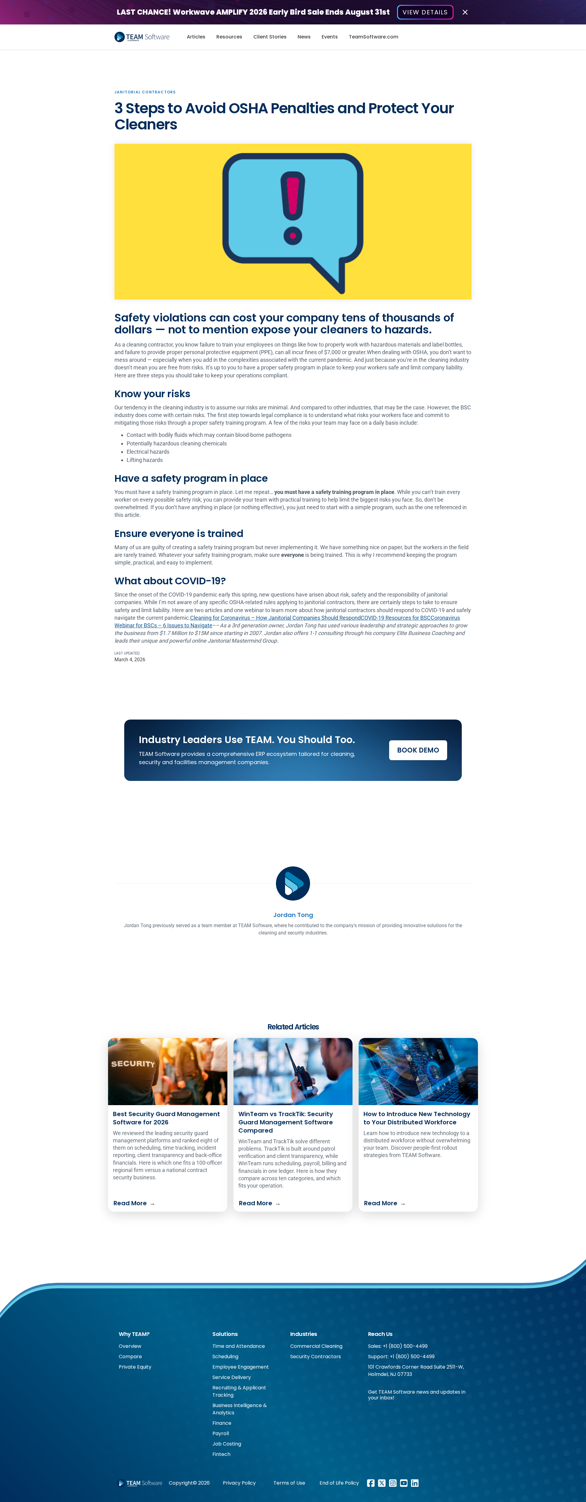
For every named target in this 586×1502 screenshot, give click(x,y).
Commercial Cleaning (316, 1346)
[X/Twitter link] (382, 1483)
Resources (229, 36)
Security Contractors (315, 1356)
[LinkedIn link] (415, 1483)
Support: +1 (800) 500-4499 (401, 1356)
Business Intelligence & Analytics (239, 1409)
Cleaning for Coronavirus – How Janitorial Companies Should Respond (275, 618)
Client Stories (270, 36)
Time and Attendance (238, 1346)
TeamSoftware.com (373, 36)
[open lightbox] (293, 221)
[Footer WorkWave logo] (139, 1483)
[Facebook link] (371, 1483)
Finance (221, 1423)
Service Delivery (231, 1377)
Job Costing (226, 1443)
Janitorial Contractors (145, 92)
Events (330, 36)
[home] (144, 37)
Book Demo (418, 750)
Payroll (220, 1433)
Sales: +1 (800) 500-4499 (398, 1346)
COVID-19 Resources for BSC (396, 618)
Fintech (221, 1454)
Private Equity (135, 1366)
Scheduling (225, 1356)
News (304, 36)
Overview (130, 1346)
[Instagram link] (393, 1483)
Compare (130, 1356)
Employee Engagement (240, 1366)
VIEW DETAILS (425, 12)
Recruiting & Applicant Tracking (239, 1391)
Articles (196, 36)
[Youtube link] (404, 1483)
